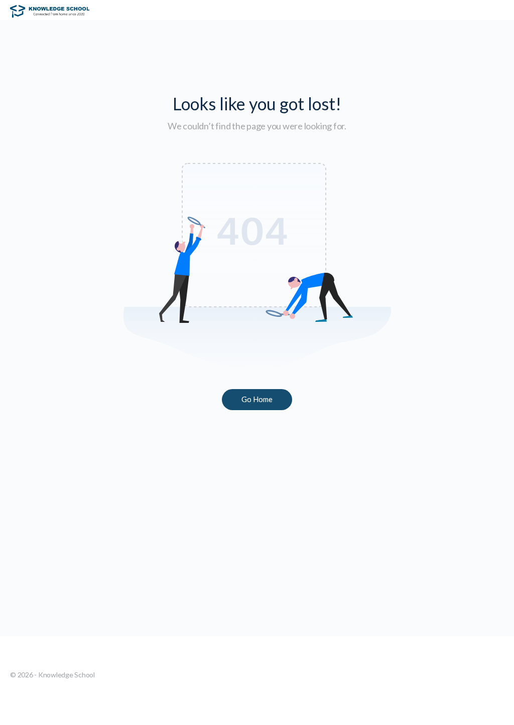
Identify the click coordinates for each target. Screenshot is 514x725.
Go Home (257, 399)
